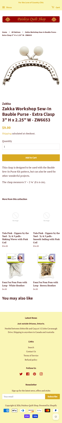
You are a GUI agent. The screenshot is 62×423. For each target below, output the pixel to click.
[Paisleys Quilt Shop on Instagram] (41, 374)
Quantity (7, 141)
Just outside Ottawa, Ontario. (31, 323)
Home (4, 32)
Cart (57, 7)
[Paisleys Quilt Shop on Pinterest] (34, 374)
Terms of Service (31, 355)
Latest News (31, 318)
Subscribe (52, 396)
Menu (9, 7)
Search (31, 347)
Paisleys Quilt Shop (29, 405)
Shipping (6, 133)
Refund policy (31, 359)
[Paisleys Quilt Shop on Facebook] (27, 374)
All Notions (16, 32)
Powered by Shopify (48, 405)
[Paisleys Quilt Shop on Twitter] (21, 374)
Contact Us (31, 351)
